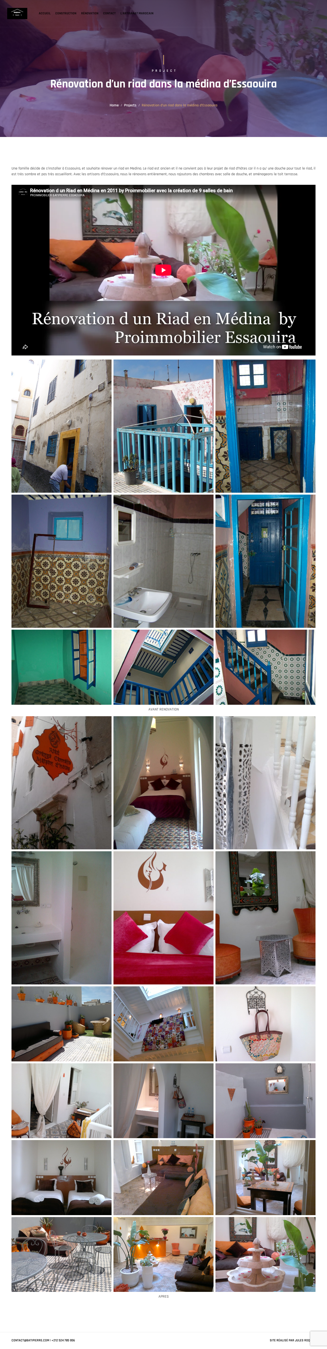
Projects (130, 105)
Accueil (45, 13)
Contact (109, 13)
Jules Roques (305, 1340)
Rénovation (89, 13)
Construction (65, 13)
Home (114, 105)
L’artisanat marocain (136, 13)
